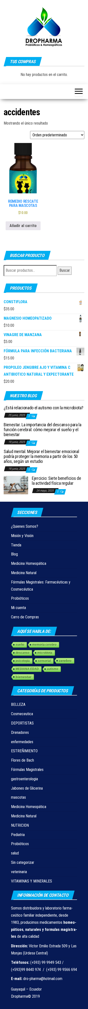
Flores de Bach (22, 760)
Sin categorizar (22, 862)
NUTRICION (20, 825)
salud (15, 853)
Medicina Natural (23, 572)
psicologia (23, 661)
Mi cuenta (18, 607)
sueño (20, 644)
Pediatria (18, 834)
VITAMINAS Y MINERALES (31, 881)
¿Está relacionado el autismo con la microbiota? (43, 407)
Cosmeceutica (22, 713)
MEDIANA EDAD (27, 669)
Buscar (64, 270)
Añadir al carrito (23, 225)
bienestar (23, 677)
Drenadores (20, 732)
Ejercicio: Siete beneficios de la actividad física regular (56, 481)
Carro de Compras (25, 617)
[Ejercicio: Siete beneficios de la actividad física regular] (16, 485)
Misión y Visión (22, 535)
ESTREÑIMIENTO (24, 751)
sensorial (44, 661)
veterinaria (19, 871)
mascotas (18, 797)
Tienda (16, 545)
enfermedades (22, 741)
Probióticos (20, 598)
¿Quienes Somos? (24, 526)
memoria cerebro (44, 644)
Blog (14, 554)
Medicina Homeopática (28, 563)
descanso (22, 652)
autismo (52, 669)
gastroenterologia (24, 779)
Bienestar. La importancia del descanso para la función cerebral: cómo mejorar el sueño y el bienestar (42, 429)
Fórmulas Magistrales (27, 769)
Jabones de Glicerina (27, 788)
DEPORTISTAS (22, 723)
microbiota (44, 652)
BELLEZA (18, 704)
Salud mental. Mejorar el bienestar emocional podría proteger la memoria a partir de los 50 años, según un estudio (41, 456)
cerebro (65, 661)
